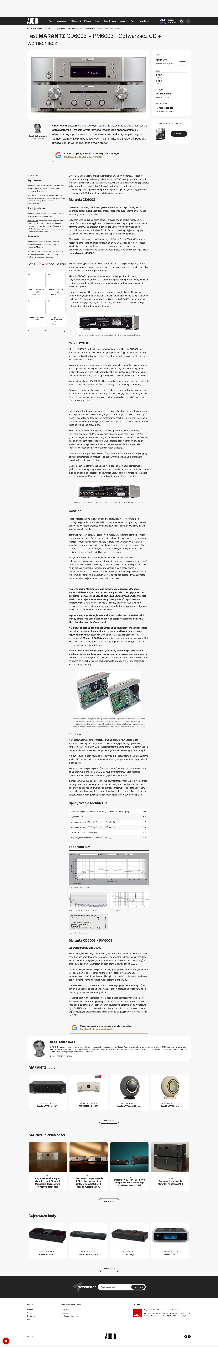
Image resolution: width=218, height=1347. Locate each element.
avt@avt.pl (185, 1313)
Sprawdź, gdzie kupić (163, 97)
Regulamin (65, 1310)
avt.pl (183, 1316)
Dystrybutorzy (110, 21)
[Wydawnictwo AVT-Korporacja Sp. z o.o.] (137, 1314)
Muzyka (87, 21)
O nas (29, 1313)
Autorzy (30, 1319)
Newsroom (31, 1316)
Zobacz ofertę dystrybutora (165, 111)
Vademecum (62, 21)
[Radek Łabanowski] (39, 1048)
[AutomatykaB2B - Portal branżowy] (110, 1336)
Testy (50, 21)
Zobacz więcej (109, 1121)
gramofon (74, 434)
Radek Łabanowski (37, 136)
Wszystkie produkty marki (164, 64)
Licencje (64, 1313)
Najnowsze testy (42, 1215)
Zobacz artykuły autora (61, 1056)
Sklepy (97, 21)
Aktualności (76, 21)
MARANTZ (161, 60)
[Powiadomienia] (6, 1341)
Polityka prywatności (69, 1316)
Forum (133, 21)
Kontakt (30, 1310)
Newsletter (144, 21)
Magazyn (123, 21)
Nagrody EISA (171, 21)
